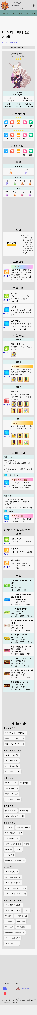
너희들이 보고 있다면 (12, 938)
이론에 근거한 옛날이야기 (14, 738)
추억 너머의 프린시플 (12, 910)
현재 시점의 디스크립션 (13, 905)
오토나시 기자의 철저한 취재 (15, 893)
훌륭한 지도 (21, 921)
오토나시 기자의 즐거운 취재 (15, 888)
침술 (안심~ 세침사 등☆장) (15, 860)
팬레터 (26, 844)
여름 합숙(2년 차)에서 (13, 844)
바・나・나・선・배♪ (12, 771)
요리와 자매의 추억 (12, 755)
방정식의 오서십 (21, 916)
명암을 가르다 (25, 783)
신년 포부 (18, 849)
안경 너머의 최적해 (12, 943)
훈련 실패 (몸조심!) (23, 827)
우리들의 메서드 (11, 810)
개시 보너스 (9, 827)
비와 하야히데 (18, 56)
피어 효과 (8, 916)
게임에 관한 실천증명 (12, 799)
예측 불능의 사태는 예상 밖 (15, 932)
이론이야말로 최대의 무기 (14, 744)
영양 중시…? (9, 921)
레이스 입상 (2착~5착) (13, 877)
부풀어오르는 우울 (23, 927)
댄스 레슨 (8, 849)
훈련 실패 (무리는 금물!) (13, 833)
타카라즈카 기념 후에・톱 (14, 816)
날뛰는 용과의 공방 (12, 766)
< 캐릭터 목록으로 (9, 42)
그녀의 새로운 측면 (12, 760)
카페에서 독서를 (11, 783)
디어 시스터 (9, 927)
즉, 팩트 (26, 910)
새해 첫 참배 (9, 855)
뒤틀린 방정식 (25, 810)
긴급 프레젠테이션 (11, 788)
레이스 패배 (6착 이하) (13, 883)
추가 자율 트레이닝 (12, 838)
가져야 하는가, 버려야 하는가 (15, 733)
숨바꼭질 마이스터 (11, 794)
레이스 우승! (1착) (11, 872)
